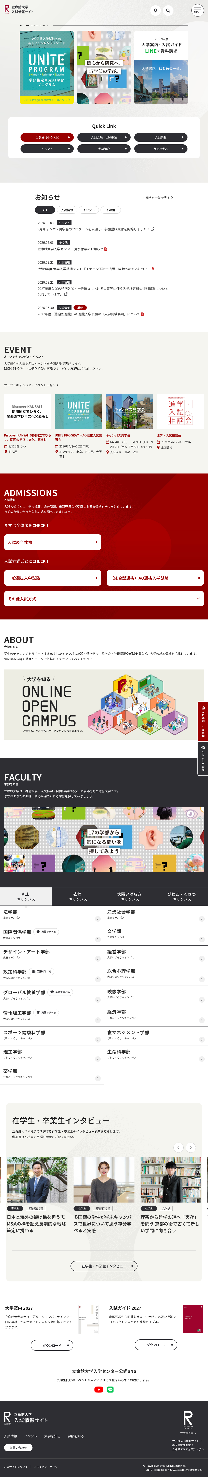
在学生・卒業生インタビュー (104, 1265)
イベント (47, 149)
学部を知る (76, 1435)
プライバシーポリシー (47, 1467)
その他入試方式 (22, 599)
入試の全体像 (20, 542)
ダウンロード (52, 1345)
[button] (178, 1148)
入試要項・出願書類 (104, 137)
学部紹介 (104, 149)
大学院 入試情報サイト (185, 1441)
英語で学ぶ (161, 149)
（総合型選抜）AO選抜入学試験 (139, 578)
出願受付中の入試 (47, 137)
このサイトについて (16, 1467)
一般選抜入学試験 (24, 578)
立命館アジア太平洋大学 (186, 1449)
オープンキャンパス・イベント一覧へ (30, 385)
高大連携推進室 (181, 1445)
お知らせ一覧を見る (156, 197)
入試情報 (161, 137)
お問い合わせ (18, 1447)
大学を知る (52, 1435)
